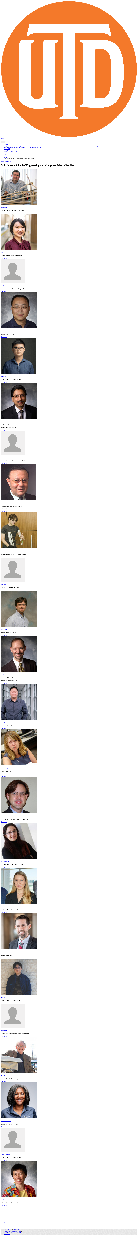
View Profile (4, 213)
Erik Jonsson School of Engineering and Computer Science (72, 146)
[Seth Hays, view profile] (19, 949)
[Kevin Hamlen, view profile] (19, 626)
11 (4, 1224)
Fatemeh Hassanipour (6, 861)
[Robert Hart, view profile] (19, 813)
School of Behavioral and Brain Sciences (46, 146)
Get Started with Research (10, 151)
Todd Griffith (4, 207)
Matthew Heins (4, 1030)
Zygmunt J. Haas (4, 502)
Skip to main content (6, 161)
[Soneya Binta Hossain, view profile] (13, 1151)
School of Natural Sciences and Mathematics (30, 147)
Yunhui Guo (3, 376)
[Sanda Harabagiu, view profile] (19, 765)
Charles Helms (4, 1075)
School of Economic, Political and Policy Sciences (100, 146)
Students (6, 150)
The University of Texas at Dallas (12, 1231)
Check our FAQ (8, 1229)
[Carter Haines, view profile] (19, 548)
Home (5, 157)
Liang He (3, 997)
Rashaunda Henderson (6, 1121)
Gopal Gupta (3, 421)
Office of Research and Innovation (12, 1232)
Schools (6, 144)
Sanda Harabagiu (5, 768)
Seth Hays (3, 952)
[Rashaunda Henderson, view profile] (19, 1118)
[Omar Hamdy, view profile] (13, 581)
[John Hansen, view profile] (19, 671)
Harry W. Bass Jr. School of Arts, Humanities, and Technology (20, 146)
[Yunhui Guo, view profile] (19, 373)
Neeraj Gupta (4, 457)
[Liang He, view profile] (19, 994)
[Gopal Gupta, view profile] (19, 418)
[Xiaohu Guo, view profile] (19, 328)
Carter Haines (4, 551)
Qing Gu (2, 252)
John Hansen (3, 674)
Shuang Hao (3, 722)
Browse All (7, 149)
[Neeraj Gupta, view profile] (13, 454)
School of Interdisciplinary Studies (121, 146)
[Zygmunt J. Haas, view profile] (19, 499)
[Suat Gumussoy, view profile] (13, 282)
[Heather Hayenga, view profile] (19, 903)
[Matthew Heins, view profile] (13, 1027)
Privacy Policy (7, 1234)
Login (5, 154)
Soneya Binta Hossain (5, 1154)
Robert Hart (3, 816)
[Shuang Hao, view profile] (19, 719)
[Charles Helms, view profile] (19, 1072)
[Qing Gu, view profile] (19, 249)
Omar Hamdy (4, 584)
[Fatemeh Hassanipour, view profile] (19, 858)
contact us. (16, 1229)
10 (4, 1222)
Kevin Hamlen (4, 629)
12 (4, 1225)
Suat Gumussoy (4, 285)
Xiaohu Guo (3, 331)
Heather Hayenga (5, 906)
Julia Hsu (3, 1199)
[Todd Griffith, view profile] (19, 204)
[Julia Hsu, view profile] (19, 1196)
